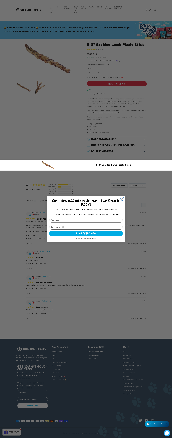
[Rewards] (157, 424)
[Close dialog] (122, 199)
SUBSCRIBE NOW (86, 233)
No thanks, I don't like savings (86, 238)
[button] (167, 433)
